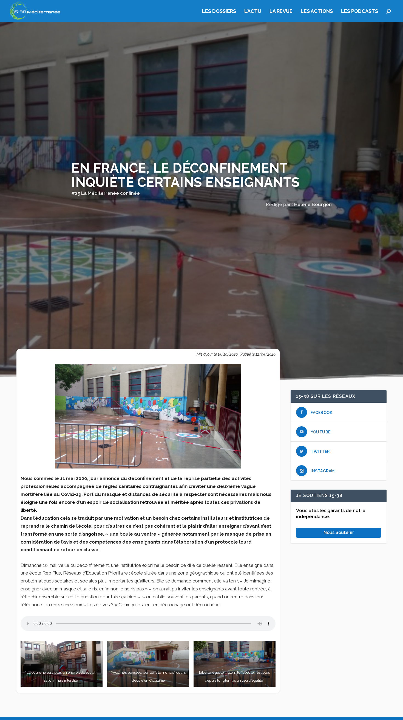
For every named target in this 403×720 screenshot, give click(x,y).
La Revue (281, 11)
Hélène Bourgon (313, 204)
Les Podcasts (359, 11)
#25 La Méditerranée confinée (105, 193)
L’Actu (252, 11)
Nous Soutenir (338, 532)
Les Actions (317, 11)
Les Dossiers (219, 11)
